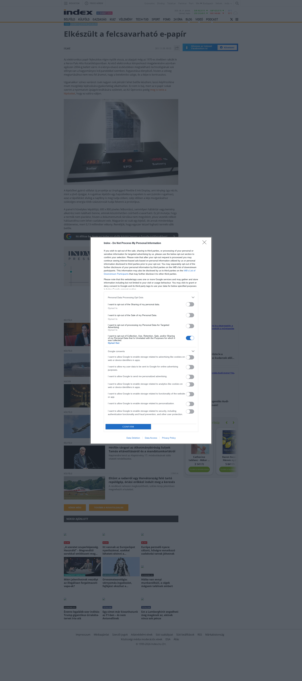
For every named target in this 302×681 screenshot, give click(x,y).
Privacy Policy (169, 438)
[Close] (205, 243)
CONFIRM (128, 427)
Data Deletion (133, 438)
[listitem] (151, 297)
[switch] (190, 304)
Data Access (151, 438)
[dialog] (151, 340)
